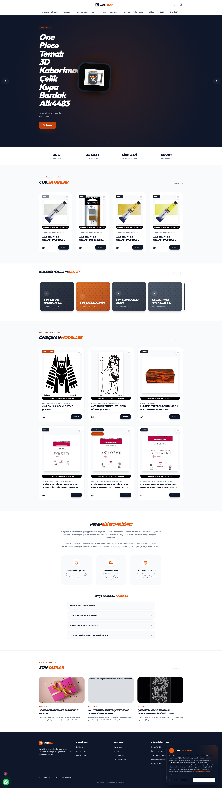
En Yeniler (79, 714)
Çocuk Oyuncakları (109, 12)
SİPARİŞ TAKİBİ (175, 12)
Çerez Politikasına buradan (201, 771)
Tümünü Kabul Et (204, 780)
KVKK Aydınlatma (120, 726)
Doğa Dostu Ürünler (133, 12)
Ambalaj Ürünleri (50, 12)
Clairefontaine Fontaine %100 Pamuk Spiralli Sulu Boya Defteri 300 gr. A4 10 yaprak (110, 454)
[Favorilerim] (169, 5)
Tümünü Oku (175, 635)
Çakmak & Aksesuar (85, 12)
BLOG (162, 12)
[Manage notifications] (5, 774)
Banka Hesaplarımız (158, 726)
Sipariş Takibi (156, 714)
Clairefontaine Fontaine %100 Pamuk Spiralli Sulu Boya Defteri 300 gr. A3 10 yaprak (159, 454)
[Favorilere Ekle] (67, 163)
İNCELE (49, 81)
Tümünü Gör (175, 150)
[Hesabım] (175, 5)
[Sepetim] (181, 5)
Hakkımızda (118, 714)
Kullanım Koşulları (120, 722)
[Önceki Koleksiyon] (173, 238)
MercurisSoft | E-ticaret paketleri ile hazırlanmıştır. (111, 749)
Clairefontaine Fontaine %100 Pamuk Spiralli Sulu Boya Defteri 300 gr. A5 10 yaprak (61, 454)
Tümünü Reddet (180, 780)
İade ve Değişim (157, 718)
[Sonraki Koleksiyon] (180, 238)
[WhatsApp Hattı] (6, 782)
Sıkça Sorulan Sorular (159, 722)
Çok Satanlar (81, 718)
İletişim (116, 718)
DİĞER (151, 12)
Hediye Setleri (81, 722)
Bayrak (67, 12)
